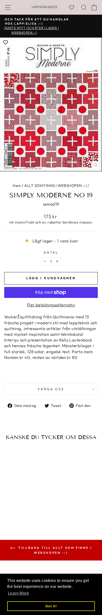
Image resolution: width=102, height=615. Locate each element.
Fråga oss (51, 389)
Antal (51, 252)
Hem (17, 185)
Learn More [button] (18, 593)
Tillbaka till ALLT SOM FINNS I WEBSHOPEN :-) (54, 550)
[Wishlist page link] (74, 7)
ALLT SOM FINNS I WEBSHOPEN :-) (55, 185)
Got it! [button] (51, 606)
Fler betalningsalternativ (51, 304)
